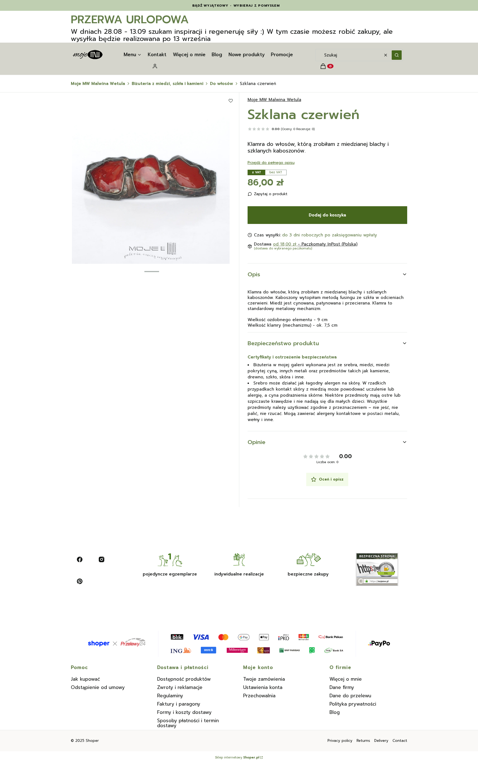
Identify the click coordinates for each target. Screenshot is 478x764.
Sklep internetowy (237, 757)
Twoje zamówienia (264, 679)
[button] (397, 55)
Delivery (381, 740)
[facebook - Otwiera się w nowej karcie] (80, 559)
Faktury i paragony (178, 704)
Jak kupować (85, 679)
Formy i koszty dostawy (184, 712)
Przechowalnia (259, 695)
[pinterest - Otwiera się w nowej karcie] (80, 581)
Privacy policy (340, 740)
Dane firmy (341, 687)
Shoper (92, 740)
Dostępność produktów (184, 679)
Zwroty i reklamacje (179, 687)
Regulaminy (170, 695)
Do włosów (221, 83)
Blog (334, 712)
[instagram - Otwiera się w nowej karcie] (101, 559)
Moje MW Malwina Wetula (98, 83)
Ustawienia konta (262, 687)
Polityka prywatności (352, 704)
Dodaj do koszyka (327, 215)
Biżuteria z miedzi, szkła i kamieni (167, 83)
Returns (363, 740)
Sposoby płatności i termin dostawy (188, 723)
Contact (400, 740)
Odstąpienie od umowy (98, 687)
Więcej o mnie (345, 679)
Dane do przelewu (350, 695)
